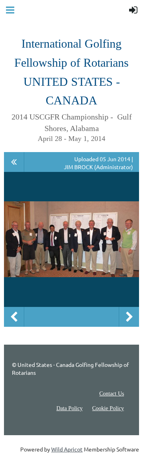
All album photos (14, 162)
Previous (14, 317)
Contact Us (111, 394)
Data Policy (69, 408)
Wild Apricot (67, 449)
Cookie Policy (108, 408)
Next (129, 317)
